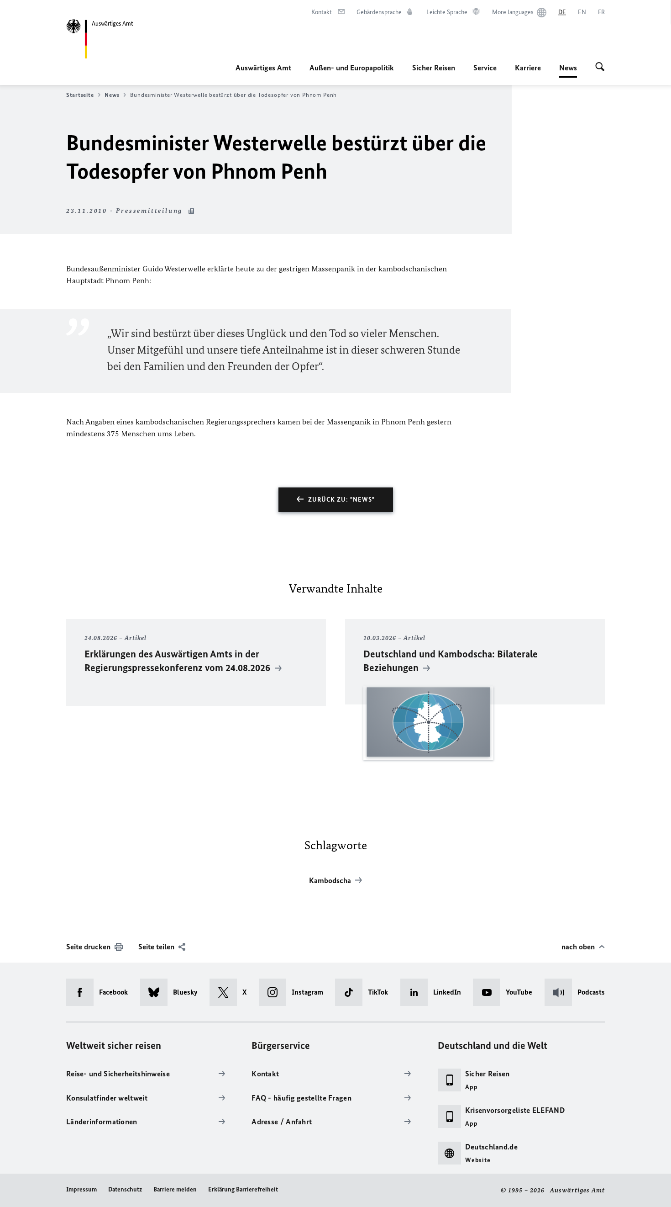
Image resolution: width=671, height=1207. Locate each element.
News (568, 70)
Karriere (528, 67)
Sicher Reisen (433, 67)
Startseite (80, 94)
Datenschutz (125, 1189)
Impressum (81, 1189)
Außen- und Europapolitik (351, 67)
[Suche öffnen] (600, 68)
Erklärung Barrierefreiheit (243, 1189)
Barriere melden (175, 1189)
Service (485, 67)
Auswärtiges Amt (263, 67)
